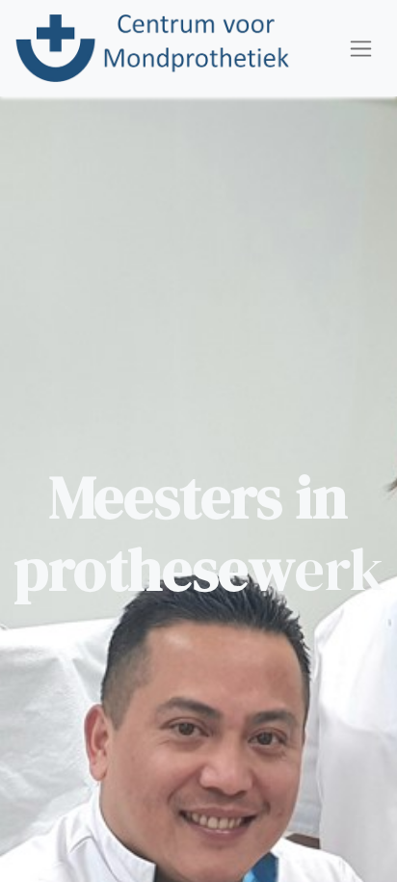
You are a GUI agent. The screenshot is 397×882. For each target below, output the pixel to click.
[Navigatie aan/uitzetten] (361, 48)
